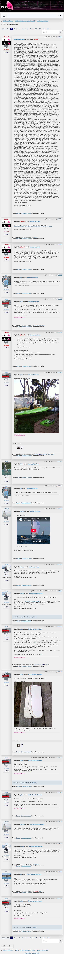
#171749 (60, 821)
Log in (18, 213)
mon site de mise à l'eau (32, 601)
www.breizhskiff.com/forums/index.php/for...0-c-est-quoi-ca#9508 (33, 227)
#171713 (60, 461)
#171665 (60, 219)
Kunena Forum (35, 953)
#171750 (60, 843)
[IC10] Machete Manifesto (36, 593)
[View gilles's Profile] (6, 302)
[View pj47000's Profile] (6, 513)
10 (36, 29)
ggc (6, 275)
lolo (6, 872)
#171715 (60, 485)
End (48, 29)
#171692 (60, 275)
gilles (6, 299)
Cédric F (6, 37)
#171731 (60, 564)
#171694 (60, 332)
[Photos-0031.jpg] (33, 704)
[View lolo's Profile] (6, 875)
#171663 (60, 36)
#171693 (60, 299)
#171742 (60, 757)
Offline (6, 46)
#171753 (60, 871)
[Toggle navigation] (4, 15)
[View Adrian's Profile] (6, 568)
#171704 (60, 372)
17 (40, 29)
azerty (36, 237)
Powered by (28, 953)
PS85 (6, 461)
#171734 (60, 590)
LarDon (41, 454)
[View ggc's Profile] (6, 280)
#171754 (60, 898)
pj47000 (48, 454)
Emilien (36, 454)
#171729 (60, 508)
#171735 (60, 626)
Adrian (6, 564)
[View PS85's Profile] (6, 468)
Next (44, 29)
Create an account (26, 213)
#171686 (60, 244)
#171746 (60, 792)
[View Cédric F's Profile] (6, 41)
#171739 (60, 671)
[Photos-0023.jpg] (36, 406)
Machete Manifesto (19, 39)
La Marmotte (37, 325)
